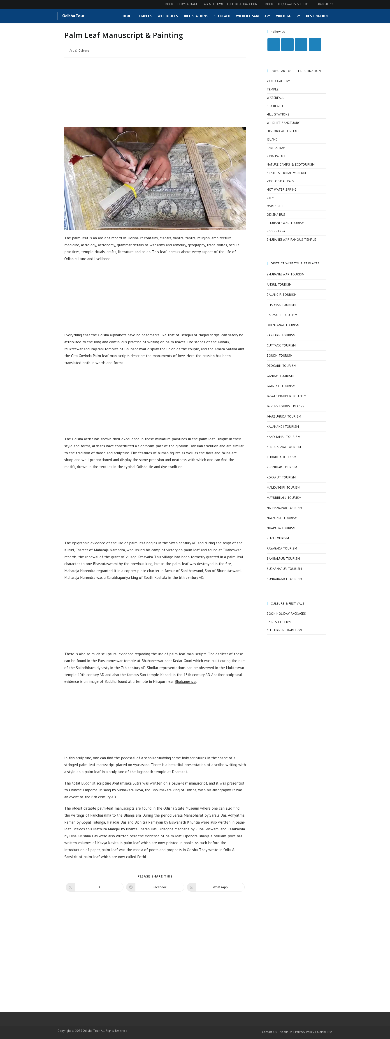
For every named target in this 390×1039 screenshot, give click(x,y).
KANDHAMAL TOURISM (283, 437)
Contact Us (269, 1032)
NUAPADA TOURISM (281, 528)
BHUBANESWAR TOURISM (285, 223)
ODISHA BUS (276, 214)
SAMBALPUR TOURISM (283, 558)
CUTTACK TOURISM (281, 345)
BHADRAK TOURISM (281, 305)
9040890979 (324, 4)
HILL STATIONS (278, 114)
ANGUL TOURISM (279, 284)
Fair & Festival (213, 4)
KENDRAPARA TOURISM (284, 447)
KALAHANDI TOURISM (283, 427)
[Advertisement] (155, 93)
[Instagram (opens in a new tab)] (66, 4)
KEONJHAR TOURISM (282, 467)
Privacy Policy (304, 1032)
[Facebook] (287, 44)
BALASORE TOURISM (282, 315)
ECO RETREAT (277, 231)
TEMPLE (273, 89)
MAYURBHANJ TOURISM (284, 498)
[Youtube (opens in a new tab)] (72, 4)
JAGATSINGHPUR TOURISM (286, 396)
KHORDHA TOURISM (281, 457)
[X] (273, 44)
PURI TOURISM (278, 538)
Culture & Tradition (242, 4)
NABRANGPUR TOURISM (284, 508)
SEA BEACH (275, 106)
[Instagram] (301, 44)
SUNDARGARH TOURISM (284, 579)
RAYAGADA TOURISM (282, 548)
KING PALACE (276, 156)
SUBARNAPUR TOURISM (284, 569)
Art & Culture (79, 50)
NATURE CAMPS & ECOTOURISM (291, 164)
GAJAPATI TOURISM (281, 386)
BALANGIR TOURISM (282, 295)
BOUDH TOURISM (280, 355)
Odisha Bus (324, 1032)
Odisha (192, 849)
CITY (270, 198)
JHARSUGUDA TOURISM (284, 416)
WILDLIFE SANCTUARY (283, 123)
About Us (286, 1032)
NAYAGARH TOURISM (282, 518)
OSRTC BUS (275, 206)
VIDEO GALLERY (278, 81)
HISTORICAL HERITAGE (283, 131)
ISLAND (272, 139)
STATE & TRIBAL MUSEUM (286, 173)
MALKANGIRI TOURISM (283, 487)
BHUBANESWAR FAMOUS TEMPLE (291, 240)
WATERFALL (275, 98)
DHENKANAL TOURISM (283, 325)
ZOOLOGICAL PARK (281, 181)
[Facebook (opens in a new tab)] (60, 4)
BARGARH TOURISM (281, 335)
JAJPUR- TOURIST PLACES (285, 406)
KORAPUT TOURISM (281, 477)
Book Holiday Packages (182, 4)
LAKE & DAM (276, 148)
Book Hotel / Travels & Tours (287, 4)
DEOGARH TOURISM (281, 366)
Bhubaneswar (185, 681)
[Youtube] (315, 44)
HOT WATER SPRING (282, 189)
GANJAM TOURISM (280, 376)
